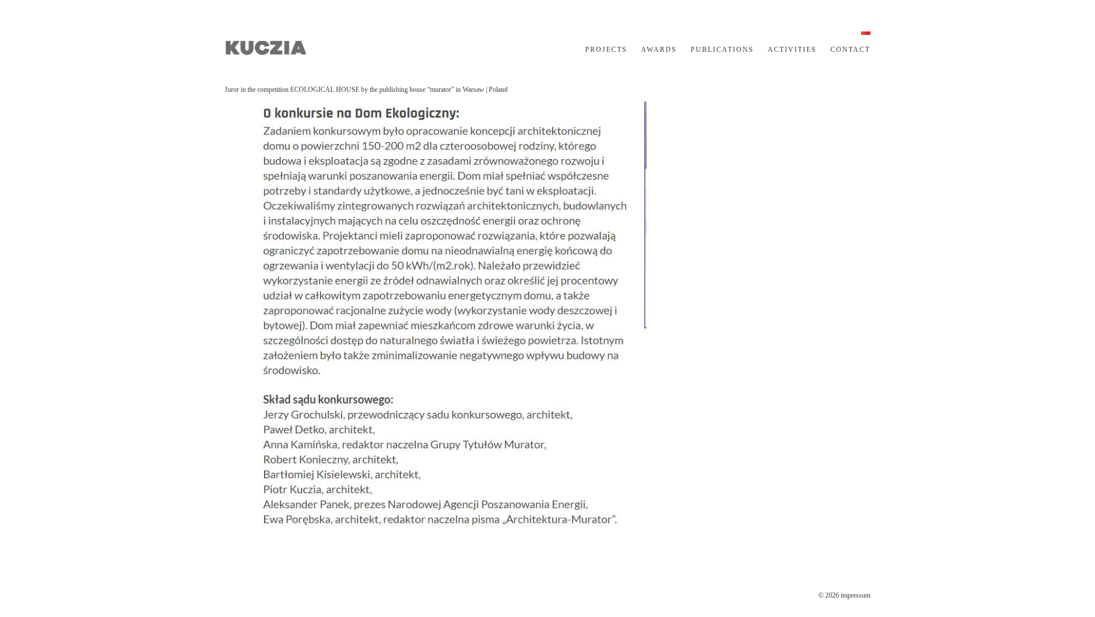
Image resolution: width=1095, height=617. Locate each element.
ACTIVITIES (792, 50)
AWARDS (659, 50)
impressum (855, 595)
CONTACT (850, 50)
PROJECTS (606, 50)
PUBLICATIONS (722, 50)
